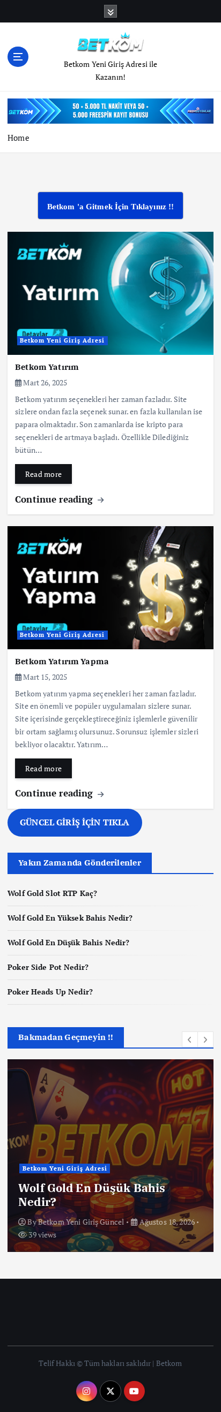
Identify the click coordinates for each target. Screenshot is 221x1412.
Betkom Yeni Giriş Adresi (62, 340)
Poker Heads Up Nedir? (50, 991)
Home (19, 137)
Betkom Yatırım (47, 367)
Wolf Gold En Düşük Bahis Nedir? (68, 942)
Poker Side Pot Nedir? (48, 967)
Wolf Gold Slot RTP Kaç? (52, 893)
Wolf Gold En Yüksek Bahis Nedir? (70, 918)
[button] (190, 1039)
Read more (43, 474)
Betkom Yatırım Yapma (62, 661)
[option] (110, 1155)
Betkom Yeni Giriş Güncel (81, 1222)
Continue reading (55, 499)
